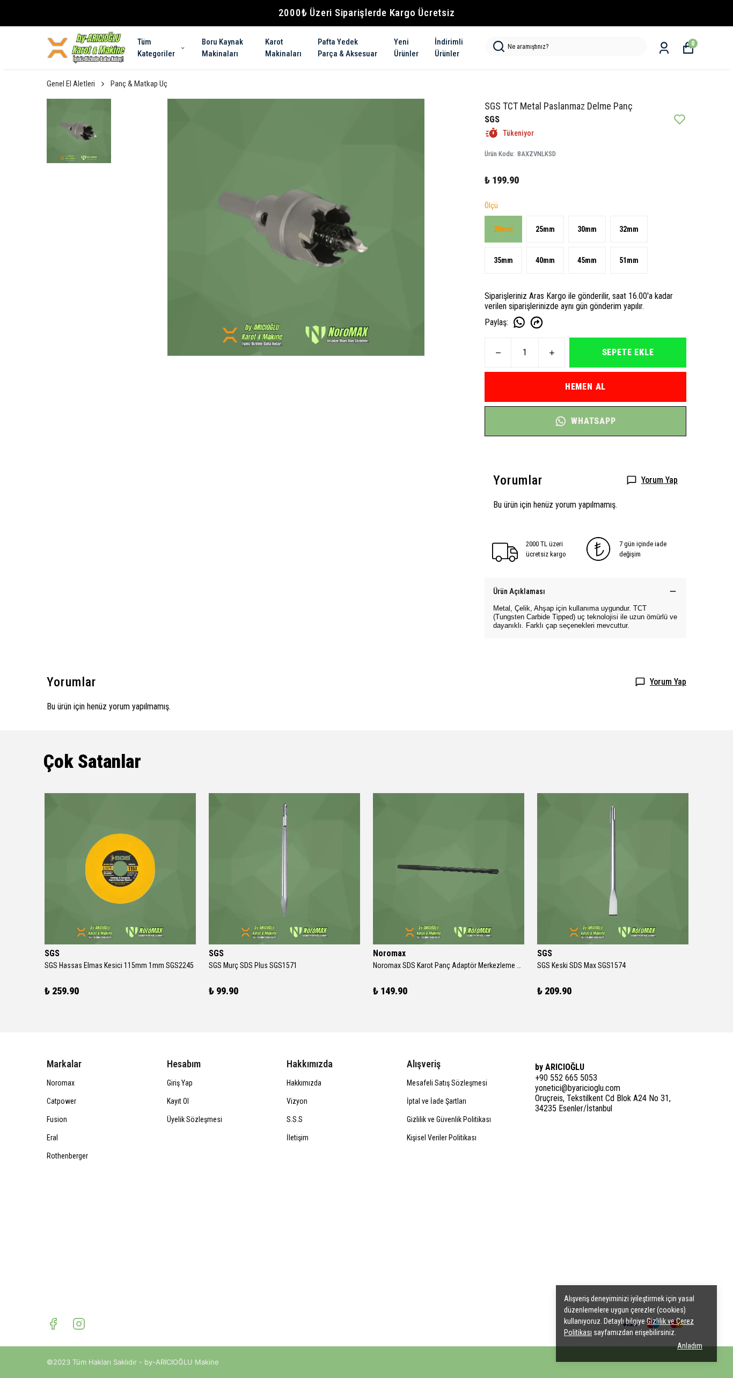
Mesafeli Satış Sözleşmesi (447, 1083)
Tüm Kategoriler (156, 48)
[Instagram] (78, 1323)
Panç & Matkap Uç (139, 84)
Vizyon (297, 1101)
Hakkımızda (304, 1083)
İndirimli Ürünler (449, 48)
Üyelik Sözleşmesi (194, 1119)
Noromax (61, 1083)
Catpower (61, 1101)
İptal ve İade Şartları (436, 1101)
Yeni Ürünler (406, 48)
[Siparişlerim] (664, 48)
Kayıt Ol (178, 1101)
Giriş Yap (180, 1083)
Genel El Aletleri (71, 84)
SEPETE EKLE (628, 352)
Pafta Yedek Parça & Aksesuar (347, 48)
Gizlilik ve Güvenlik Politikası (449, 1119)
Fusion (57, 1119)
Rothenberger (67, 1156)
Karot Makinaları (283, 48)
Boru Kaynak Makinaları (222, 48)
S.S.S (295, 1119)
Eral (52, 1137)
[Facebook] (53, 1323)
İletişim (298, 1137)
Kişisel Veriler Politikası (442, 1137)
